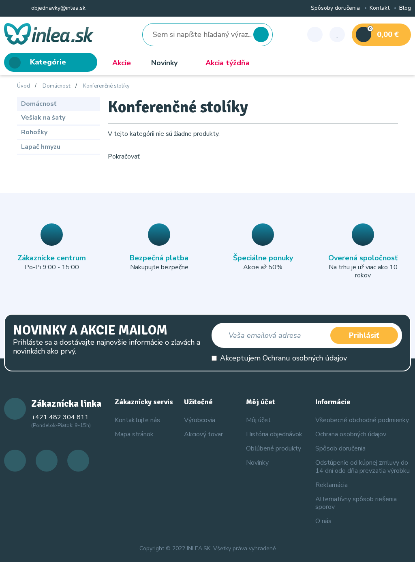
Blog (405, 8)
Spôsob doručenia (340, 448)
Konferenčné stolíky (106, 86)
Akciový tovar (203, 434)
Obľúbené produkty (273, 448)
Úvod (23, 86)
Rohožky (34, 132)
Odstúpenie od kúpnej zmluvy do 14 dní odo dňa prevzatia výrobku (362, 466)
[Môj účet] (315, 34)
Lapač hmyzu (40, 146)
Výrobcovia (199, 420)
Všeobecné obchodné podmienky (362, 420)
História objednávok (274, 434)
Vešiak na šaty (43, 117)
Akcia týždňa (227, 63)
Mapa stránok (134, 434)
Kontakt (379, 8)
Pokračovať (124, 156)
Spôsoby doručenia (335, 8)
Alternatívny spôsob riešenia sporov (356, 503)
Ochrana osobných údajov (350, 434)
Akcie (121, 63)
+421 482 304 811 (60, 417)
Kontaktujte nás (137, 420)
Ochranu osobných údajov (305, 358)
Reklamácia (331, 484)
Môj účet (258, 420)
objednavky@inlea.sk (58, 8)
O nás (323, 521)
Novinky (164, 63)
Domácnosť (57, 86)
